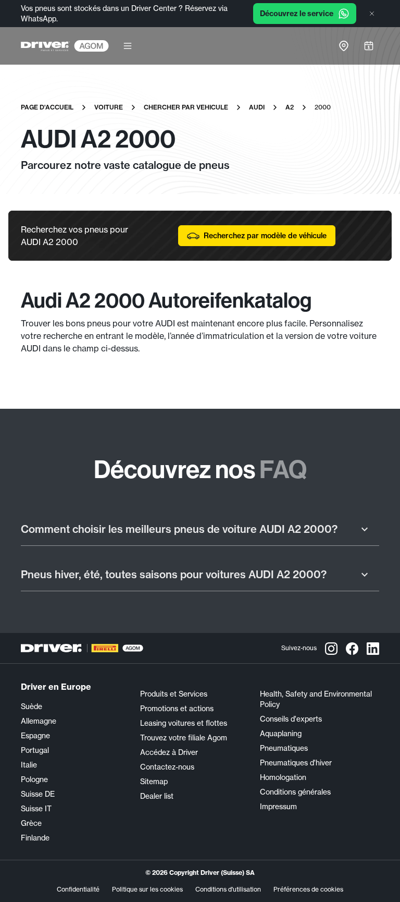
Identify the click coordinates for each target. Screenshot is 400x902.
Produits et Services (173, 694)
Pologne (34, 779)
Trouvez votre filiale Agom (183, 737)
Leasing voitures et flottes (183, 723)
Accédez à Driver (169, 752)
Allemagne (38, 721)
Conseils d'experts (291, 719)
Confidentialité (78, 889)
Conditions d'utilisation (228, 889)
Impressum (278, 806)
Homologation (283, 777)
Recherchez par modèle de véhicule (265, 235)
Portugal (35, 750)
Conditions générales (295, 792)
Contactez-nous (167, 767)
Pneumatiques (284, 748)
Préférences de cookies (308, 889)
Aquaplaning (281, 733)
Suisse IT (36, 808)
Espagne (35, 735)
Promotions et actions (177, 708)
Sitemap (154, 781)
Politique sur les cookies (147, 889)
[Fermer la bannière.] (372, 13)
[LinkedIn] (373, 648)
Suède (31, 706)
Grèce (31, 823)
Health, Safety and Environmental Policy (316, 699)
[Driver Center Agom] (45, 46)
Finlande (35, 838)
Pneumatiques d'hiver (296, 762)
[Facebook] (352, 648)
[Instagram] (331, 648)
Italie (29, 765)
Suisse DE (38, 794)
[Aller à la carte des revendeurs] (343, 45)
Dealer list (156, 796)
